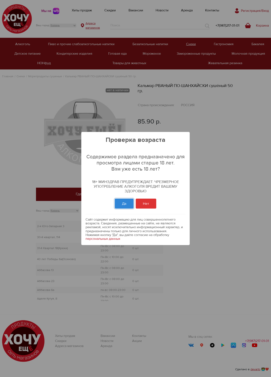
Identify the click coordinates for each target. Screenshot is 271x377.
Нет (146, 203)
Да (124, 203)
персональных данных (103, 239)
